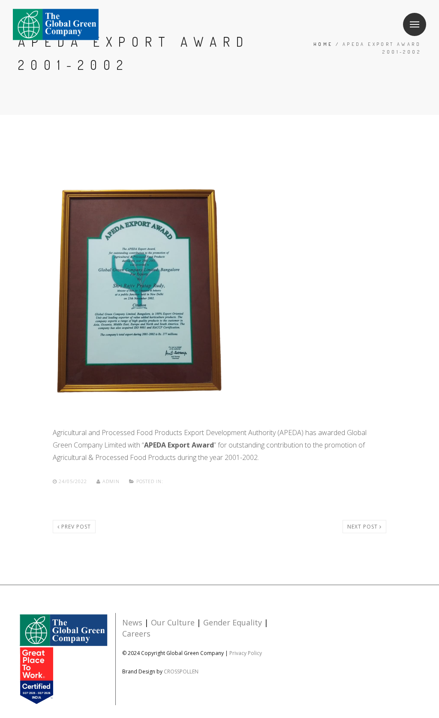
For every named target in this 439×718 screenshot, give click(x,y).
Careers (136, 633)
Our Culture (173, 622)
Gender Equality (232, 622)
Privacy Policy (245, 653)
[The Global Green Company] (56, 24)
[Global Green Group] (63, 658)
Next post (363, 526)
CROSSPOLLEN (181, 671)
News (132, 622)
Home (323, 44)
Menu (414, 24)
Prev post (75, 526)
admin (111, 481)
